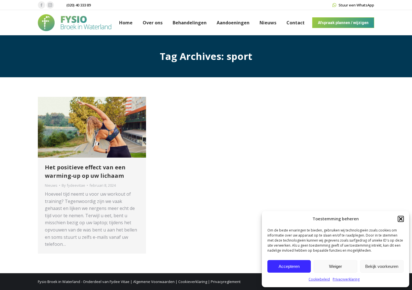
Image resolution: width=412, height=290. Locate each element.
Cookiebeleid (319, 279)
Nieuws (51, 185)
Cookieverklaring (192, 281)
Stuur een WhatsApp (356, 5)
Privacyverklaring (346, 279)
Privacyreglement (225, 281)
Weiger (335, 266)
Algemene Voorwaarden (154, 281)
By (73, 185)
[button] (401, 219)
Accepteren (289, 266)
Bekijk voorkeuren (381, 266)
